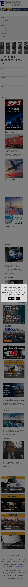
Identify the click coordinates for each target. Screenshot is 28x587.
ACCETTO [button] (11, 298)
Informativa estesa (15, 296)
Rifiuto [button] (17, 298)
